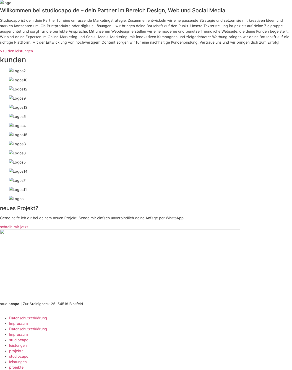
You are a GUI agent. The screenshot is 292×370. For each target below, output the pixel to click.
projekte (16, 351)
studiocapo (19, 340)
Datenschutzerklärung (28, 318)
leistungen (18, 345)
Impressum (18, 323)
